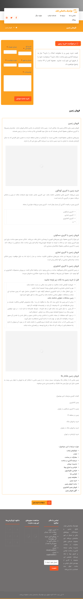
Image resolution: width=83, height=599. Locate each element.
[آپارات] (6, 17)
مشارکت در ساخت (71, 457)
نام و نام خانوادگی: (27, 48)
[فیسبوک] (16, 17)
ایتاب (75, 454)
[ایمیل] (72, 576)
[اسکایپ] (76, 576)
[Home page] (16, 28)
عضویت (54, 568)
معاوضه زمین (72, 477)
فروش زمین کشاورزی (70, 487)
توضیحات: (27, 72)
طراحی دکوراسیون (71, 470)
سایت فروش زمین (71, 484)
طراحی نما (73, 474)
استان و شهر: (26, 60)
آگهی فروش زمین (71, 490)
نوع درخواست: (11, 60)
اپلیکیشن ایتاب (72, 450)
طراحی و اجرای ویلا (70, 467)
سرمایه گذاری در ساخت (69, 460)
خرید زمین (73, 480)
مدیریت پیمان (72, 464)
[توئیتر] (11, 17)
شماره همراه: (12, 47)
